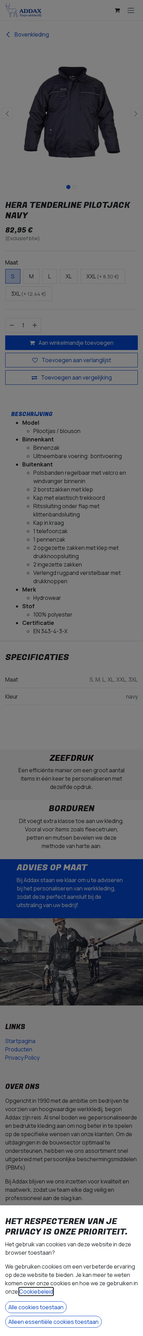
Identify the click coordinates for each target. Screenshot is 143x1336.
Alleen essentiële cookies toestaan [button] (53, 1322)
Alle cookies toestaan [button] (36, 1307)
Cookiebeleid (36, 1291)
